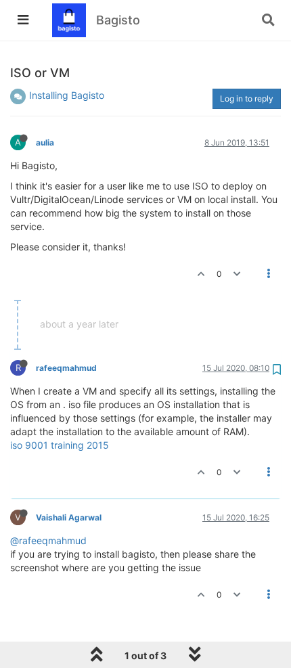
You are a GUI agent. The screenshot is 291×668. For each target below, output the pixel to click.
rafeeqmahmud (66, 368)
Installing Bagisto (66, 95)
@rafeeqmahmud (48, 540)
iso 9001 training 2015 (59, 445)
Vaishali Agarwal (69, 517)
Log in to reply (246, 98)
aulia (45, 142)
